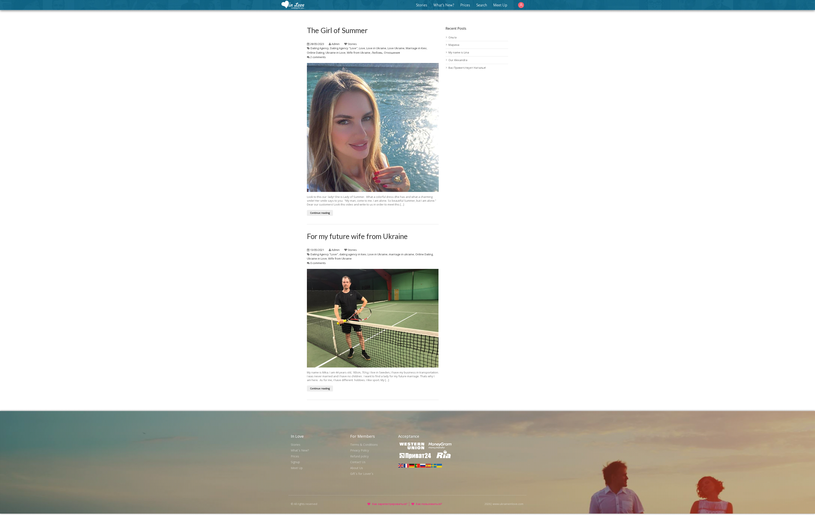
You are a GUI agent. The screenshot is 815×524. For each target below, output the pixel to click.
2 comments (318, 57)
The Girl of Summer (337, 30)
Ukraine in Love (336, 52)
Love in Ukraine (376, 48)
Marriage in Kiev (416, 48)
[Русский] (423, 465)
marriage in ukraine (401, 254)
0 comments (318, 263)
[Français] (406, 465)
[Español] (428, 465)
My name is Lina (458, 52)
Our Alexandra (457, 60)
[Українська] (439, 465)
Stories (421, 5)
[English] (401, 465)
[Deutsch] (412, 465)
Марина (453, 45)
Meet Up (500, 5)
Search (481, 5)
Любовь (377, 52)
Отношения (392, 52)
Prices (465, 5)
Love (362, 48)
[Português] (417, 465)
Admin (336, 44)
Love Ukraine (396, 48)
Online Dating (315, 52)
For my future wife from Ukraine (357, 236)
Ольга (452, 37)
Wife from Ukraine (358, 52)
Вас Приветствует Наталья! (467, 68)
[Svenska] (434, 465)
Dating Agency (320, 48)
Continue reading (320, 212)
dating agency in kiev (352, 254)
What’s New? (443, 5)
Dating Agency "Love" (344, 48)
